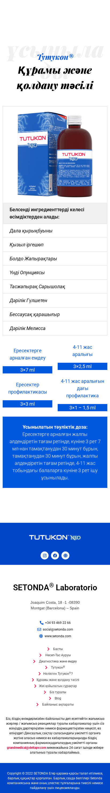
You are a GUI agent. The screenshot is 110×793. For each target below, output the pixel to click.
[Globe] (65, 555)
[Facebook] (55, 555)
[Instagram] (45, 555)
